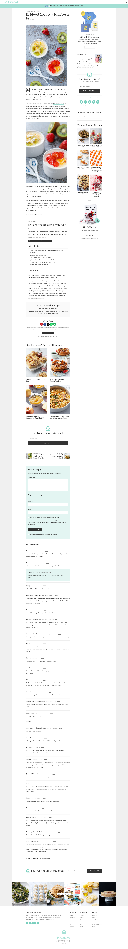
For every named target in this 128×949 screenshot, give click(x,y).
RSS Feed (87, 97)
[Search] (126, 2)
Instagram (72, 917)
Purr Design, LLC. (72, 941)
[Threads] (93, 102)
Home (28, 11)
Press (81, 926)
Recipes (81, 2)
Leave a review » (42, 237)
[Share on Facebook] (44, 324)
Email (30, 509)
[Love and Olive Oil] (11, 2)
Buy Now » (89, 235)
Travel (106, 2)
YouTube (72, 922)
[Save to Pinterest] (41, 324)
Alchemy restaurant (58, 104)
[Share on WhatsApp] (51, 324)
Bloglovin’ (72, 926)
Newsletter (72, 915)
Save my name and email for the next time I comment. (48, 521)
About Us (82, 915)
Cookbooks (89, 2)
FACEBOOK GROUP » (90, 105)
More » (84, 200)
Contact (82, 917)
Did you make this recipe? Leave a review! (40, 495)
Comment (31, 477)
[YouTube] (97, 102)
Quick (37, 11)
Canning (94, 922)
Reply (47, 563)
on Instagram (64, 311)
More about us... (91, 67)
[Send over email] (54, 324)
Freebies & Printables (97, 924)
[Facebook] (81, 102)
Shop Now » (89, 46)
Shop (101, 2)
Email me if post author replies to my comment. (43, 534)
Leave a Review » (46, 858)
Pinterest (72, 920)
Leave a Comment (34, 311)
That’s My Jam (83, 920)
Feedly (99, 97)
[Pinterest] (85, 102)
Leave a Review (46, 240)
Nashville (94, 920)
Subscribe (120, 2)
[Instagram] (89, 102)
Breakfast (45, 333)
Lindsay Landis (37, 298)
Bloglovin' (93, 97)
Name (30, 502)
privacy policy (31, 524)
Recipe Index (95, 915)
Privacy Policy (64, 943)
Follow (112, 2)
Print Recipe (34, 240)
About (96, 2)
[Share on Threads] (48, 324)
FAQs (81, 924)
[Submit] (100, 117)
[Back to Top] (64, 932)
